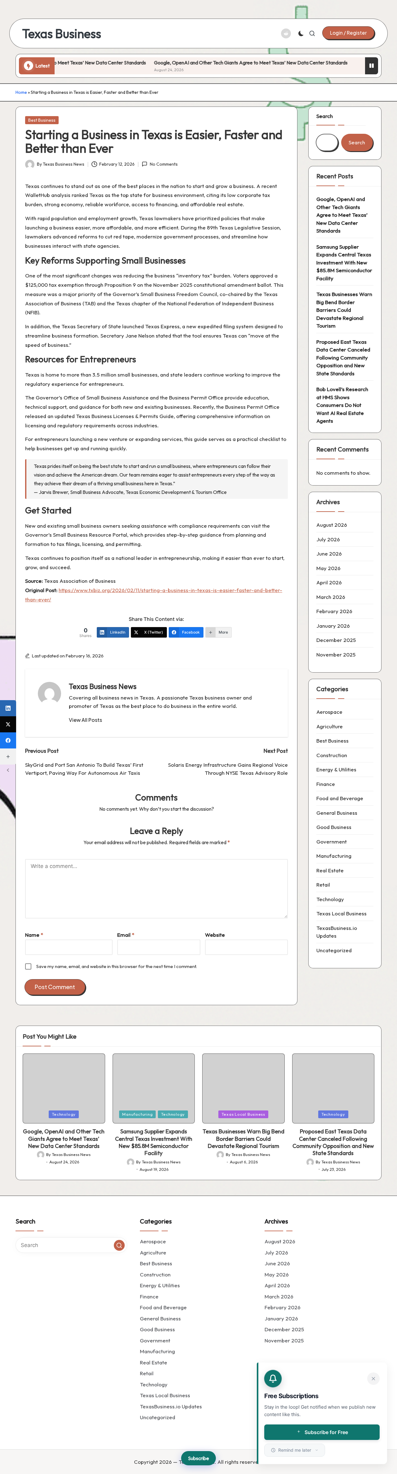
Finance (325, 784)
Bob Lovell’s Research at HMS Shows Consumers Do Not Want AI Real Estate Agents (342, 405)
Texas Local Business (341, 913)
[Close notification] (373, 1378)
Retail (323, 884)
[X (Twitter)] (8, 724)
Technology (330, 899)
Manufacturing (333, 856)
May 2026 (328, 568)
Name (34, 934)
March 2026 (330, 597)
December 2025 (336, 640)
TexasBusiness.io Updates (336, 932)
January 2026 (333, 625)
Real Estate (330, 870)
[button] (348, 32)
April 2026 (329, 582)
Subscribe (198, 1458)
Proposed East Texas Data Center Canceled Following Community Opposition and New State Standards (343, 357)
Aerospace (329, 712)
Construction (331, 755)
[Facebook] (8, 740)
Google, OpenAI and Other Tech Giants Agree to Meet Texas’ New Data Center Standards (234, 62)
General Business (336, 812)
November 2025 (335, 654)
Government (331, 841)
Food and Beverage (339, 798)
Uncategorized (334, 950)
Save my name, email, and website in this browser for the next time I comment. (116, 966)
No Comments (163, 164)
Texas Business (61, 33)
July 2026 (328, 539)
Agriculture (329, 726)
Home (21, 92)
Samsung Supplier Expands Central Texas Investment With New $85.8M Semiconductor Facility (344, 262)
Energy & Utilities (336, 769)
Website (215, 934)
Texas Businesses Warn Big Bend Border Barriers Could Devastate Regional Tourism (344, 310)
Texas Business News (102, 686)
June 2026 (329, 553)
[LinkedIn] (8, 708)
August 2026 (331, 524)
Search (324, 116)
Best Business (42, 120)
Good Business (333, 827)
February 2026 (334, 611)
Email (125, 934)
